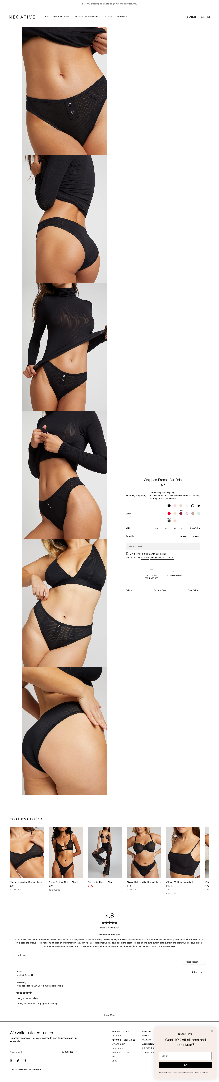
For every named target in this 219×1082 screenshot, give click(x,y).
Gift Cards (118, 1048)
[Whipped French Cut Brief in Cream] (175, 513)
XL (175, 528)
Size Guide (194, 528)
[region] (109, 4)
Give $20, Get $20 (121, 1052)
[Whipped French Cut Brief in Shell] (175, 521)
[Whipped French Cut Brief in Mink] (192, 513)
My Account (118, 1044)
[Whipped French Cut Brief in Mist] (198, 513)
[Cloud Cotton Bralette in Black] (183, 852)
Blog (115, 1061)
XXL (181, 528)
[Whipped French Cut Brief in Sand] (181, 506)
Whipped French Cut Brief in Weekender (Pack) (40, 985)
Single (184, 536)
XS (156, 528)
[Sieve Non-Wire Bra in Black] (27, 852)
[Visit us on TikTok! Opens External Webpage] (18, 1060)
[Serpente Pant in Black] (105, 852)
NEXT (185, 1064)
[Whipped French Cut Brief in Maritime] (187, 513)
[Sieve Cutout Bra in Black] (66, 852)
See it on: (97, 34)
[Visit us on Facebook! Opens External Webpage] (25, 1060)
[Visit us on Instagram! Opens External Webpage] (11, 1060)
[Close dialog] (212, 1031)
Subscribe (67, 1052)
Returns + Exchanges (123, 1040)
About (115, 1057)
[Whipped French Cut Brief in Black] (169, 506)
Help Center (118, 1036)
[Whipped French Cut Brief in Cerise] (169, 513)
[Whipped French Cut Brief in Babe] (175, 506)
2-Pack (195, 536)
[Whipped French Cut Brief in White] (187, 506)
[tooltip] (119, 934)
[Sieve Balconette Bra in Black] (144, 852)
